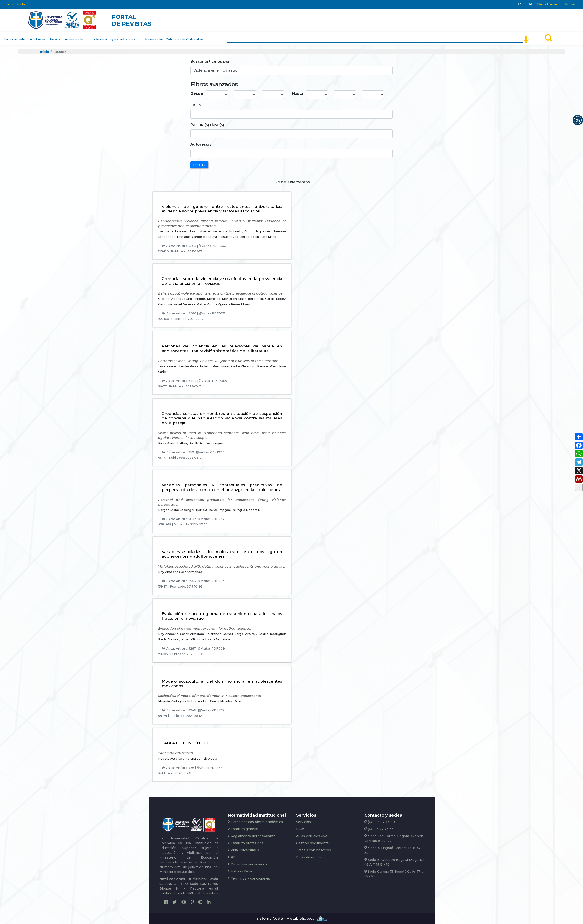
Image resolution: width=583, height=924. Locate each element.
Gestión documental (313, 843)
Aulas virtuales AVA (311, 836)
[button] (578, 120)
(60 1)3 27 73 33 (380, 829)
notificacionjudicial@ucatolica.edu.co (189, 893)
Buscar (199, 165)
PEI (234, 857)
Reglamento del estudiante (253, 836)
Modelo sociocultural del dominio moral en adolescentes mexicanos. (222, 683)
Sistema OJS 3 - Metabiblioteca (285, 918)
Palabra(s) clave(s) (207, 125)
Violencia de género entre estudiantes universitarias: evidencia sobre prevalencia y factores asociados (222, 208)
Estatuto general (244, 829)
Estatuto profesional (247, 843)
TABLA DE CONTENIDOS (186, 743)
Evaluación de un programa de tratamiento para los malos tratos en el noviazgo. (222, 616)
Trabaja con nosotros (313, 850)
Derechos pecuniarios (249, 864)
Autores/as (200, 144)
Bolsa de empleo (310, 857)
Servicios (303, 822)
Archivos (37, 39)
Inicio (44, 52)
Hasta (297, 93)
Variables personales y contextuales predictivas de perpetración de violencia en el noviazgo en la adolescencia (222, 487)
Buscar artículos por (210, 61)
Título (195, 105)
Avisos (54, 39)
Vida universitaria (245, 850)
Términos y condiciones (250, 878)
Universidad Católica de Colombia (173, 39)
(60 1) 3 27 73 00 (381, 822)
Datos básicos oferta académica (257, 822)
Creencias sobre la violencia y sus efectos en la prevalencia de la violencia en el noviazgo (222, 280)
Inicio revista (14, 39)
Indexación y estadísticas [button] (113, 39)
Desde (196, 93)
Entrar (570, 4)
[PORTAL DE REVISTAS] (19, 20)
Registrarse (547, 4)
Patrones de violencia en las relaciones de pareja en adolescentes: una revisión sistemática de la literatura (222, 348)
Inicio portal (15, 4)
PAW (300, 829)
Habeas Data (241, 871)
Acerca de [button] (74, 39)
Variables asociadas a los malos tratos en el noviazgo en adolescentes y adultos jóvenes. (222, 554)
